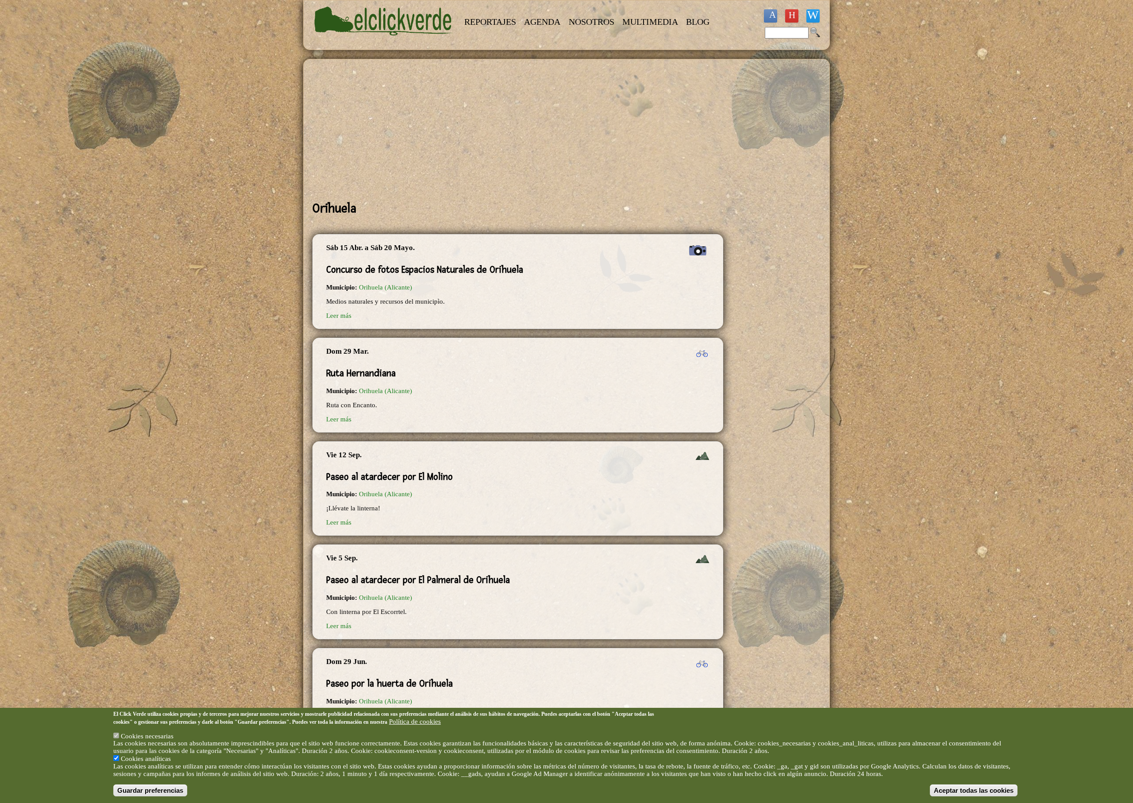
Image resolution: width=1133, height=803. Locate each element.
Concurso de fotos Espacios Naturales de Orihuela (424, 269)
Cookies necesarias (147, 736)
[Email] (813, 16)
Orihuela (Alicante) (385, 287)
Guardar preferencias (150, 790)
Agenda (542, 22)
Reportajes (490, 22)
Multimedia (650, 22)
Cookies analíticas (146, 758)
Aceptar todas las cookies (974, 790)
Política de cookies (415, 721)
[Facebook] (770, 16)
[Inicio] (384, 40)
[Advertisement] (517, 130)
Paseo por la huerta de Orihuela (389, 683)
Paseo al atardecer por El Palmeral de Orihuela (418, 580)
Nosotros (591, 22)
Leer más (338, 315)
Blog (697, 22)
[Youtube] (791, 16)
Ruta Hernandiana (361, 373)
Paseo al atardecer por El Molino (389, 477)
